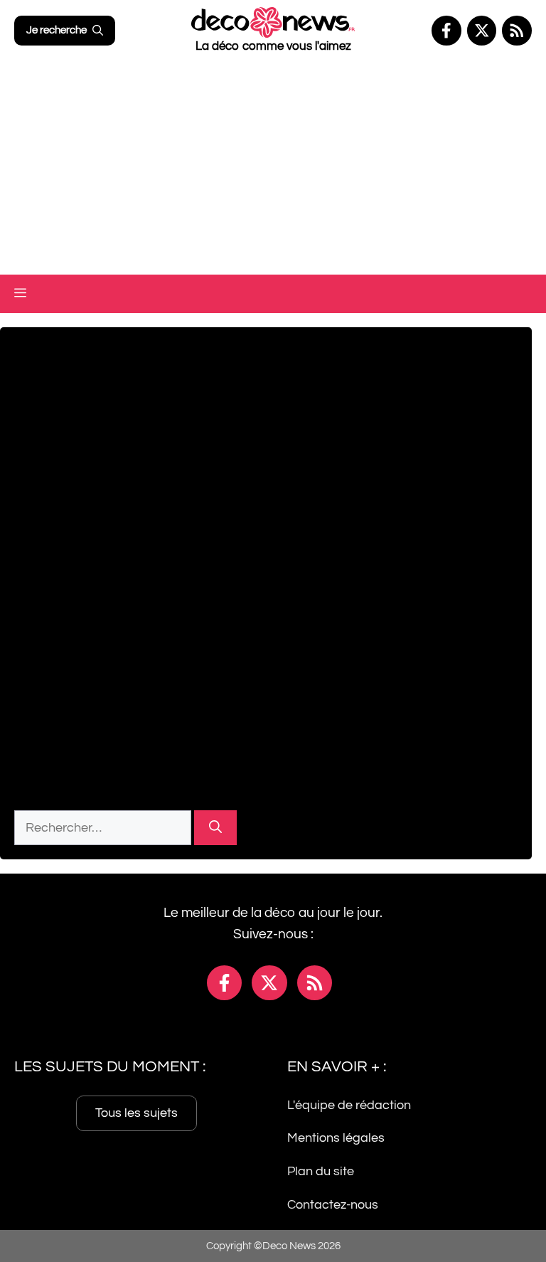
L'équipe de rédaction (349, 1104)
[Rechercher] (215, 827)
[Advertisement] (273, 167)
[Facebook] (446, 31)
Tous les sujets (136, 1112)
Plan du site (320, 1171)
